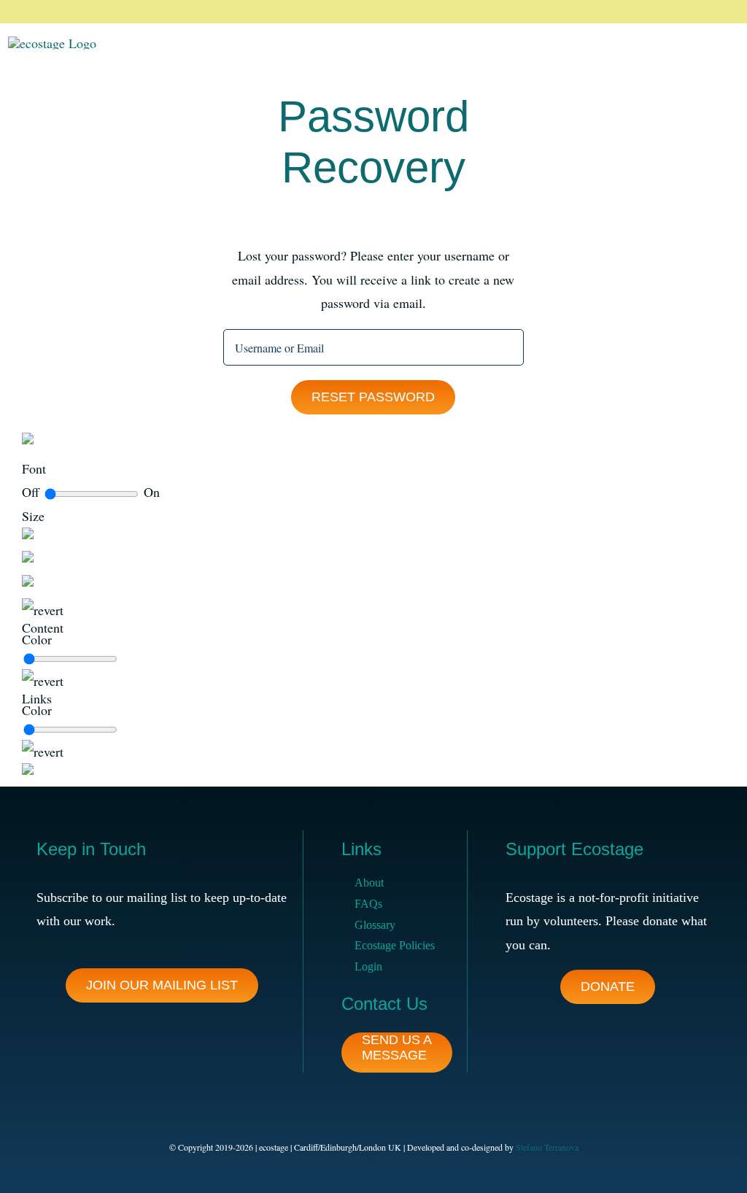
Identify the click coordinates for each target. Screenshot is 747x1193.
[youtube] (720, 12)
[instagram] (674, 12)
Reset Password (373, 397)
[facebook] (627, 12)
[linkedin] (697, 12)
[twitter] (650, 12)
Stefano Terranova (547, 1147)
